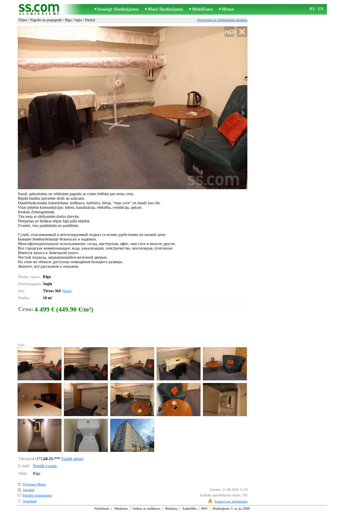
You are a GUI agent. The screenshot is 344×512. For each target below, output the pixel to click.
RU (312, 9)
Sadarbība (189, 508)
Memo (228, 9)
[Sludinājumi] (39, 10)
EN (321, 9)
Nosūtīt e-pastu (45, 466)
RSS (204, 508)
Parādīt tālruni (72, 459)
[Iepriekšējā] (22, 113)
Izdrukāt (29, 490)
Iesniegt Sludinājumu (118, 9)
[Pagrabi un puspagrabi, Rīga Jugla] (39, 364)
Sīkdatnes (121, 508)
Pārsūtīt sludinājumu (37, 495)
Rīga (68, 20)
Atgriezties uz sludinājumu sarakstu (222, 20)
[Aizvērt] (241, 31)
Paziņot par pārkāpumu (231, 501)
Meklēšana (202, 9)
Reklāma (171, 508)
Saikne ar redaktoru (146, 508)
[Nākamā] (242, 113)
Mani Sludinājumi (165, 9)
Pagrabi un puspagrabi (46, 20)
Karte (67, 291)
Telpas (22, 20)
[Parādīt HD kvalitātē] (132, 108)
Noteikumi (101, 508)
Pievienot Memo (34, 484)
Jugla (78, 20)
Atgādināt (30, 501)
